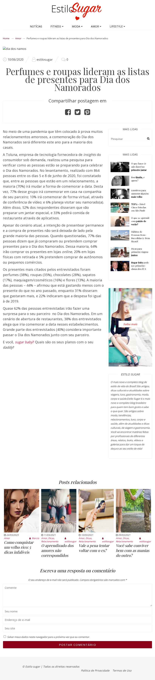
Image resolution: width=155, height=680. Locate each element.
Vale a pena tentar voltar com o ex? (94, 548)
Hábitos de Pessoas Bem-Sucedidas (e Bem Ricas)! (140, 236)
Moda (76, 26)
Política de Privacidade (95, 670)
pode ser (140, 265)
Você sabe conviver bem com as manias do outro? (132, 550)
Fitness (55, 26)
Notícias (36, 26)
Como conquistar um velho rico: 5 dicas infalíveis (18, 547)
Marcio (35, 538)
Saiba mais (130, 324)
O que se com (140, 221)
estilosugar (45, 59)
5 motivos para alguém (140, 193)
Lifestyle (116, 26)
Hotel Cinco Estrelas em (138, 207)
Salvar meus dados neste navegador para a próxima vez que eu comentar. (48, 637)
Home (6, 38)
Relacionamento (49, 541)
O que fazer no (139, 166)
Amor (95, 26)
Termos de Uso (121, 670)
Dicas (51, 538)
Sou (137, 179)
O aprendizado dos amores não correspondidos (57, 550)
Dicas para (139, 252)
